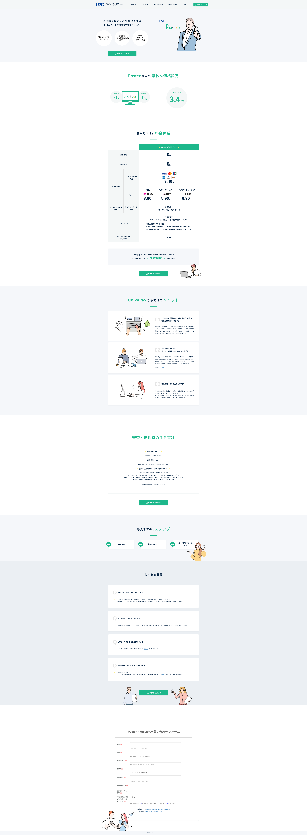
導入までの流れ (172, 5)
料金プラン (134, 5)
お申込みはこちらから (123, 53)
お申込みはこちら (202, 4)
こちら (162, 367)
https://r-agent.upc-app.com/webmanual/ (158, 809)
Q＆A (184, 5)
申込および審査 (158, 5)
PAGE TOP (299, 809)
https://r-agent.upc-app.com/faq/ (154, 811)
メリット (145, 5)
